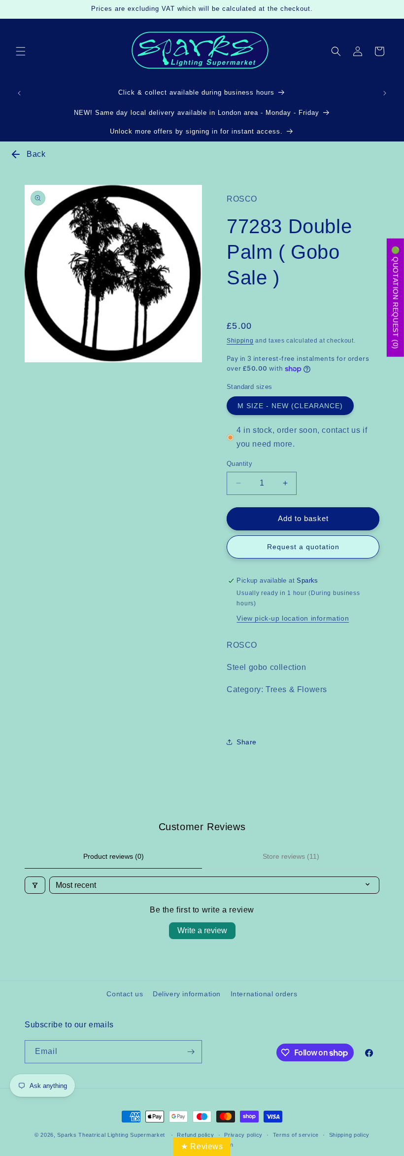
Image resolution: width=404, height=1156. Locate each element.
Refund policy (195, 1135)
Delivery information (187, 994)
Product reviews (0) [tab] (113, 856)
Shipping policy (349, 1135)
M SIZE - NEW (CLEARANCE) (290, 406)
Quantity (239, 463)
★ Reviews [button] (202, 1146)
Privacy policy (243, 1135)
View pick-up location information (292, 618)
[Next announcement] (385, 93)
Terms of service (296, 1135)
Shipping (240, 340)
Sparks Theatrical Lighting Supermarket (111, 1135)
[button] (21, 51)
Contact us (124, 994)
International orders (264, 994)
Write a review (202, 930)
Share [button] (246, 742)
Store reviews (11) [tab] (291, 856)
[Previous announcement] (19, 93)
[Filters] (35, 885)
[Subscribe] (191, 1051)
